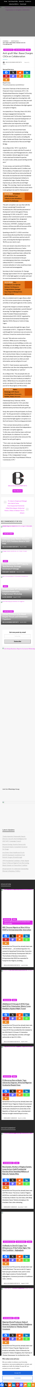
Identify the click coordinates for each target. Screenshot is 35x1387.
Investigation (15, 41)
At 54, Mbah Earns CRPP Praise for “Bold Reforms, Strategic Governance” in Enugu (15, 566)
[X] (13, 72)
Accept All (17, 1373)
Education (7, 919)
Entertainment (8, 1163)
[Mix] (20, 76)
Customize (17, 1378)
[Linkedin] (27, 72)
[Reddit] (20, 72)
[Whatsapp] (27, 76)
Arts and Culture (9, 1241)
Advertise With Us (14, 4)
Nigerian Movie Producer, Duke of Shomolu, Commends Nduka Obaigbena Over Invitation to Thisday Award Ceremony (17, 1325)
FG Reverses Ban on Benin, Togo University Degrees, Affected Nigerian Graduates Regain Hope (17, 1082)
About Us (21, 1)
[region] (17, 1371)
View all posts (17, 491)
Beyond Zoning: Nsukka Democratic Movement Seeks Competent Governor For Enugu (15, 846)
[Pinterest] (6, 76)
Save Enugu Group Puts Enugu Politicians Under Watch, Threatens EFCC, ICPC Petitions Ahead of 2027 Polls (16, 540)
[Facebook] (6, 72)
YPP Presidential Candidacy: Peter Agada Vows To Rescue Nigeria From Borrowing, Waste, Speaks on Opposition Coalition (15, 863)
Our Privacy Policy (13, 1)
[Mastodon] (13, 76)
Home (5, 1)
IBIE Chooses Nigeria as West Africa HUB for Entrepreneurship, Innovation (16, 928)
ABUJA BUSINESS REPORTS (14, 62)
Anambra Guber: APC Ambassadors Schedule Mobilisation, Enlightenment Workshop (15, 591)
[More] (6, 79)
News (28, 49)
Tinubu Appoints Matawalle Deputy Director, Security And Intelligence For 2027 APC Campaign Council (14, 838)
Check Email (23, 4)
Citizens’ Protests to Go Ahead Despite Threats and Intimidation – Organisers (15, 616)
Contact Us (28, 1)
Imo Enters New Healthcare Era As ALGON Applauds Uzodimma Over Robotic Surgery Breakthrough (13, 855)
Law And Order (19, 49)
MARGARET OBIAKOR (9, 572)
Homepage (5, 41)
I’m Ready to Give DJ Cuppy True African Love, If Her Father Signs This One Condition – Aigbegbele (16, 1248)
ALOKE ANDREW (7, 597)
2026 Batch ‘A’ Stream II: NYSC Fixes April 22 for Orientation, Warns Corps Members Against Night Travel (16, 1006)
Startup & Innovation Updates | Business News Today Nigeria (17, 922)
